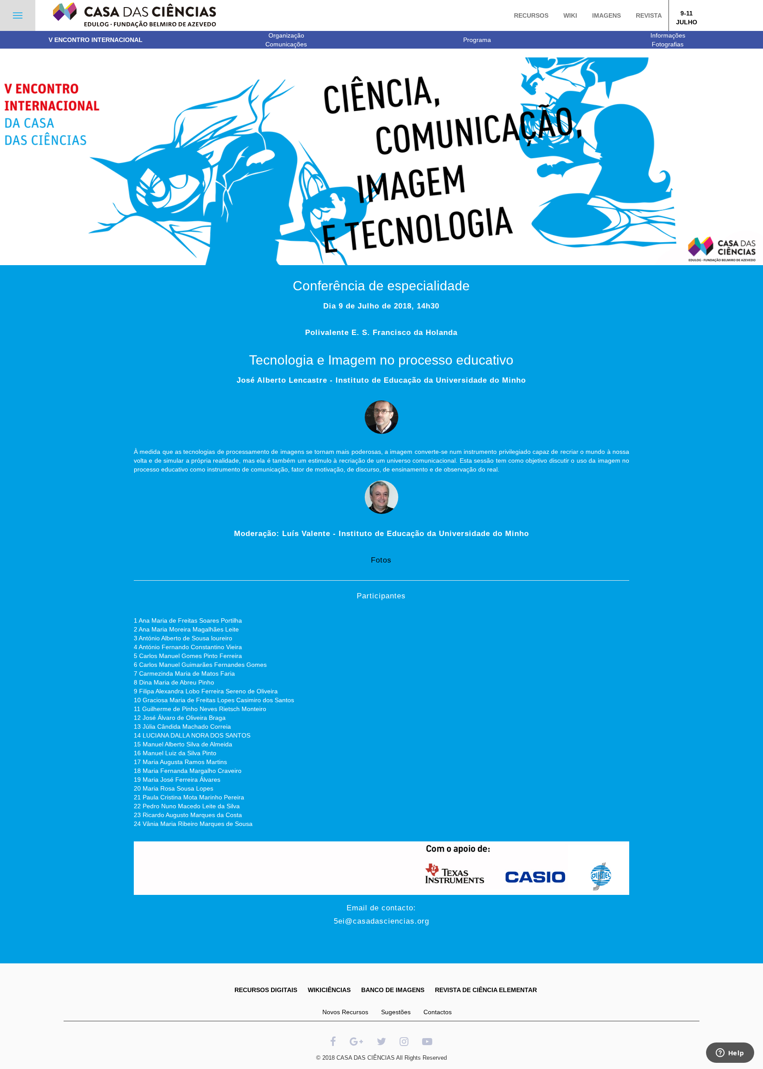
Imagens (606, 15)
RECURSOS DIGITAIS (265, 989)
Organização (286, 35)
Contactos (437, 1012)
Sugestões (396, 1012)
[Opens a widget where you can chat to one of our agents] (730, 1053)
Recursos (531, 15)
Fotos (381, 560)
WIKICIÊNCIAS (329, 989)
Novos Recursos (345, 1012)
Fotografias (668, 44)
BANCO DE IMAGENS (392, 989)
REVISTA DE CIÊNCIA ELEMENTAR (486, 989)
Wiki (570, 15)
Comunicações (286, 44)
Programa (477, 39)
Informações (667, 35)
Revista (649, 15)
